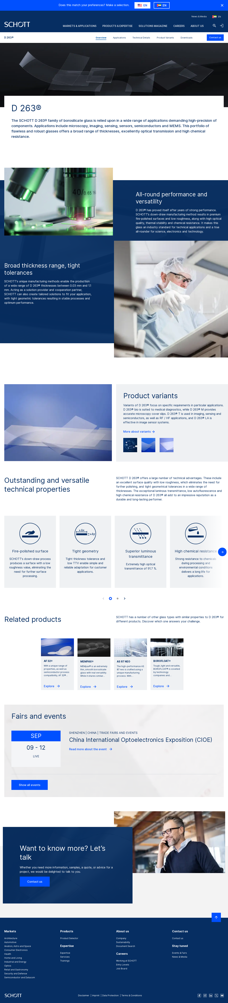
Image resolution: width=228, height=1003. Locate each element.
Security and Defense (15, 973)
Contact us (215, 37)
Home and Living (13, 958)
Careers (179, 25)
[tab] (110, 599)
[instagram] (205, 995)
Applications (119, 37)
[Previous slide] (103, 598)
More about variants (137, 431)
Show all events (29, 785)
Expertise (65, 953)
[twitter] (216, 995)
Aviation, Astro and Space (17, 946)
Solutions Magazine (153, 25)
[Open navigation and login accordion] (221, 25)
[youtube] (222, 995)
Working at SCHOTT (126, 960)
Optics (7, 965)
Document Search (125, 946)
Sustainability (123, 942)
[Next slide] (125, 598)
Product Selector (69, 938)
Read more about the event (88, 749)
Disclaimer (83, 995)
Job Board (121, 968)
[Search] (214, 25)
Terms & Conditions (131, 995)
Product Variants (165, 37)
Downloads (187, 37)
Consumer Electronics (16, 950)
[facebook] (199, 995)
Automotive (10, 942)
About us (197, 25)
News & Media (199, 16)
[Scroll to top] (216, 917)
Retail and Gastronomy (16, 969)
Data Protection (110, 995)
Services (65, 956)
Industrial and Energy (15, 961)
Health (7, 954)
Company (121, 938)
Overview (101, 37)
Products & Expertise (117, 25)
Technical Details (141, 37)
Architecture (10, 938)
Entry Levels (122, 964)
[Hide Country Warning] (222, 5)
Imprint (95, 995)
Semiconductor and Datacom (19, 977)
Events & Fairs (179, 953)
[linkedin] (210, 995)
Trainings (65, 960)
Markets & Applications (79, 25)
